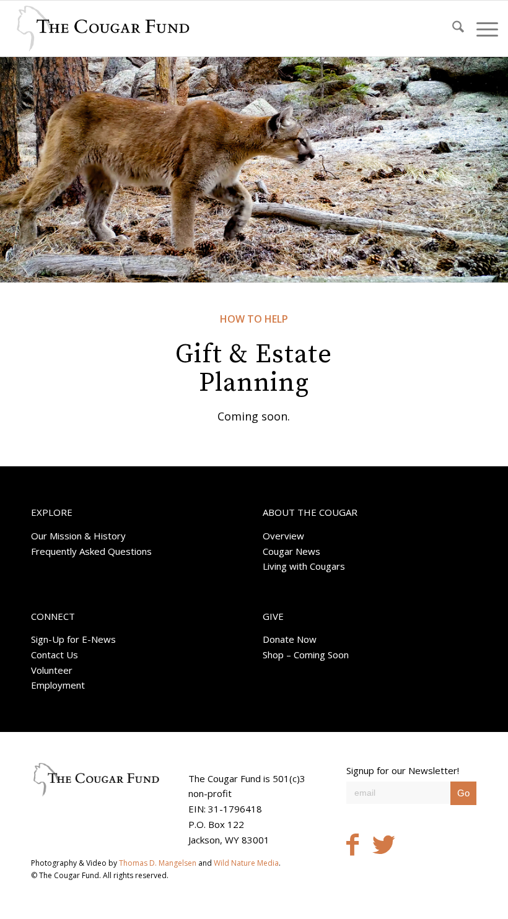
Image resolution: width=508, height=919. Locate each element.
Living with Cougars (304, 566)
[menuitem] (452, 28)
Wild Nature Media (246, 863)
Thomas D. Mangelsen (157, 863)
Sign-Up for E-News (73, 639)
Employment (58, 685)
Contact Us (54, 654)
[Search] (452, 28)
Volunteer (51, 670)
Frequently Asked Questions (91, 551)
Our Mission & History (78, 535)
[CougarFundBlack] (102, 28)
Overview (283, 535)
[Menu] (481, 28)
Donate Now (290, 639)
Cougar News (291, 551)
